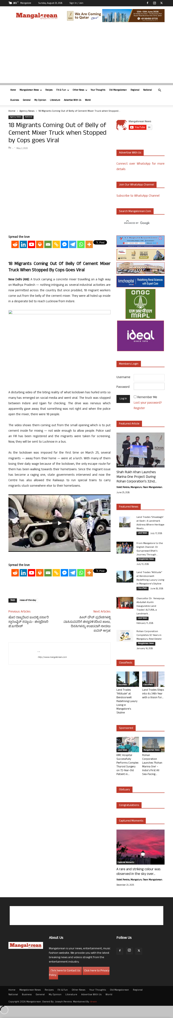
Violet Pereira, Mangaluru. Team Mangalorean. (139, 487)
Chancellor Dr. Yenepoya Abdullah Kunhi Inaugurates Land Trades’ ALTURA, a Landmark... (150, 606)
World (88, 100)
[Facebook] (147, 3)
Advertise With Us (72, 100)
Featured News (128, 507)
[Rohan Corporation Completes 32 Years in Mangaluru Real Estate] (124, 636)
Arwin (93, 1002)
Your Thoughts (98, 90)
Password (123, 387)
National (147, 90)
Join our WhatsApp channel (136, 185)
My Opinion (40, 100)
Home (13, 90)
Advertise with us (130, 152)
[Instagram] (154, 3)
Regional (135, 90)
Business (14, 100)
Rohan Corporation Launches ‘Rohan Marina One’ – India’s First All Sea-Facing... (152, 765)
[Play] (59, 523)
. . (12, 148)
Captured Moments (131, 821)
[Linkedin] (23, 244)
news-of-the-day (28, 600)
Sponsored (126, 728)
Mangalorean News (29, 90)
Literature (55, 100)
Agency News (26, 111)
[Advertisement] (86, 53)
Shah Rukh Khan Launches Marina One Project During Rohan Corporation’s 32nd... (136, 477)
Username (123, 377)
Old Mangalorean (118, 90)
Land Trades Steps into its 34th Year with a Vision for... (153, 694)
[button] (159, 90)
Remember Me (147, 397)
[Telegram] (72, 244)
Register (139, 408)
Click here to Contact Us (65, 970)
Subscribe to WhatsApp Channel (137, 196)
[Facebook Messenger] (64, 244)
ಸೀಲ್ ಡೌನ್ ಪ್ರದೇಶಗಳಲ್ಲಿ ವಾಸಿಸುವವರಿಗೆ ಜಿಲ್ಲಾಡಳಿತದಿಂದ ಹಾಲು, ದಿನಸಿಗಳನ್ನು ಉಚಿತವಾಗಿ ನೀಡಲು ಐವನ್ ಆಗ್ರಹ (87, 624)
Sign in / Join (76, 3)
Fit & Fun (61, 90)
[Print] (39, 244)
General (27, 100)
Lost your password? (148, 403)
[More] (89, 244)
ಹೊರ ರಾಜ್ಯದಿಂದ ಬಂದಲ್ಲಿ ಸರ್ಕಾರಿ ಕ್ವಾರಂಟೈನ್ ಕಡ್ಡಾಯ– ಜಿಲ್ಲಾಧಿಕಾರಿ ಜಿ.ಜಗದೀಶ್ (28, 622)
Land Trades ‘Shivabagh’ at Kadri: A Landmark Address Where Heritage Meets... (150, 523)
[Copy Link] (56, 244)
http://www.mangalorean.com (52, 657)
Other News (78, 90)
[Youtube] (31, 244)
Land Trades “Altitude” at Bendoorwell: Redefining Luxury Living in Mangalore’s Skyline (150, 578)
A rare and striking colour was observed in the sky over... (138, 872)
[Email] (48, 244)
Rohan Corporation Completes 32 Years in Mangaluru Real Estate (149, 635)
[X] (161, 3)
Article (121, 465)
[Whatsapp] (81, 244)
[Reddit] (15, 244)
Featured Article (129, 424)
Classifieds (142, 588)
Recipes (49, 90)
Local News (142, 533)
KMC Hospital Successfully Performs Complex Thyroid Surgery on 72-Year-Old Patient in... (127, 765)
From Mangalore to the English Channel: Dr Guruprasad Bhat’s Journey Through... (150, 549)
